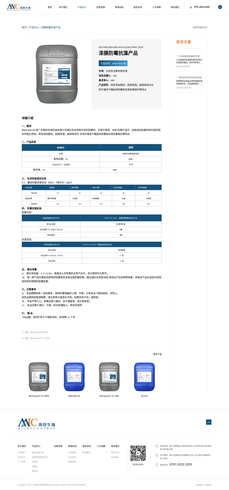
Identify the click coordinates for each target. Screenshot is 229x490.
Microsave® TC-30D (40, 338)
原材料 (35, 471)
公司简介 (22, 452)
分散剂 (35, 466)
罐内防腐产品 (38, 452)
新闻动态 (119, 7)
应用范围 (100, 7)
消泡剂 (35, 462)
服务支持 (138, 7)
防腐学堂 (72, 462)
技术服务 (86, 452)
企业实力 (22, 457)
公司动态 (72, 452)
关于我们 (63, 7)
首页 (50, 7)
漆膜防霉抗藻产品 (50, 27)
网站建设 (199, 485)
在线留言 (115, 457)
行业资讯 (72, 457)
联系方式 (115, 452)
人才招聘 (156, 7)
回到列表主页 (200, 27)
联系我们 (175, 7)
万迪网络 (207, 485)
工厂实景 (22, 462)
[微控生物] (18, 7)
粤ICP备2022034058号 (76, 485)
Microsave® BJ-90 (39, 332)
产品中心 (82, 7)
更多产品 (157, 354)
